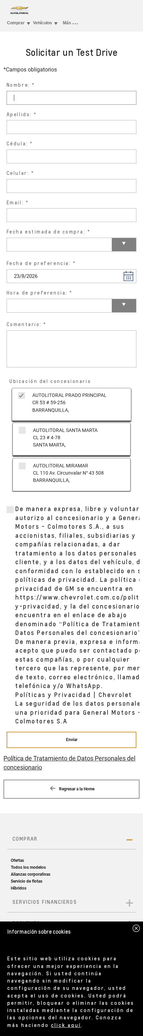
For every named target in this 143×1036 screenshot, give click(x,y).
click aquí (66, 1025)
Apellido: (19, 114)
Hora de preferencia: (37, 293)
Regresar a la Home (76, 789)
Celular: (18, 173)
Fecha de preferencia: (39, 263)
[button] (128, 276)
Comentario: (24, 324)
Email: (15, 202)
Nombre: (18, 85)
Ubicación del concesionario (50, 381)
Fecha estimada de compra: (46, 232)
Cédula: (17, 143)
